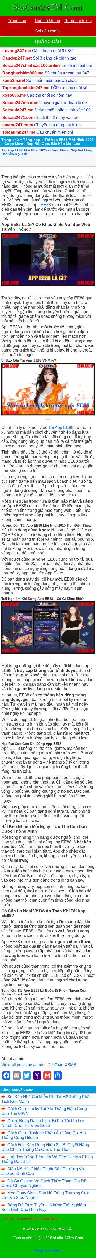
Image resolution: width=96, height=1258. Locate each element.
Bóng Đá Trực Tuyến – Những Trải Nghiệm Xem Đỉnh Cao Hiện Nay (43, 1207)
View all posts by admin (22, 1065)
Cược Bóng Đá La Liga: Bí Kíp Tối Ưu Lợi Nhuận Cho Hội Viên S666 (42, 1123)
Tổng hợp (31, 140)
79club (8, 1218)
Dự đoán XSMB (61, 1065)
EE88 (46, 204)
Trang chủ (10, 140)
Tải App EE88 (60, 427)
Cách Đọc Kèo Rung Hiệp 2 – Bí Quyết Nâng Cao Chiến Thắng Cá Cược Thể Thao (45, 1147)
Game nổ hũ (27, 1218)
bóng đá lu (49, 1218)
